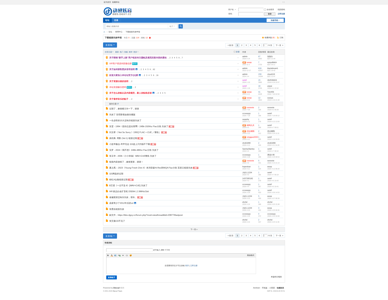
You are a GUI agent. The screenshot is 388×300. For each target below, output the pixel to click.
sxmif (244, 80)
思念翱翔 (271, 131)
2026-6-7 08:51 (273, 127)
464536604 (272, 80)
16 (157, 75)
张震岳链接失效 (116, 209)
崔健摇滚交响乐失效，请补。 (123, 197)
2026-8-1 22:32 (273, 88)
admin (245, 56)
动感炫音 (280, 288)
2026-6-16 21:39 (273, 100)
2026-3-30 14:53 (273, 192)
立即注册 (281, 14)
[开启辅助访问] (280, 2)
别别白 (270, 56)
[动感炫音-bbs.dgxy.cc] (117, 11)
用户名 (231, 9)
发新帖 (109, 45)
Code (126, 255)
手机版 (264, 288)
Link (119, 255)
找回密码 (281, 9)
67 (259, 56)
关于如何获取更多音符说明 (122, 69)
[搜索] (181, 26)
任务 (116, 20)
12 (259, 98)
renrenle (270, 108)
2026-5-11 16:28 (273, 145)
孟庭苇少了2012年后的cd (121, 203)
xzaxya (270, 98)
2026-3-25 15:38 (273, 204)
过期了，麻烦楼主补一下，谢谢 (124, 108)
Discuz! (116, 288)
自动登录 (270, 9)
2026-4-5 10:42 (273, 181)
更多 (135, 52)
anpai (269, 86)
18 (259, 86)
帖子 (171, 26)
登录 (187, 266)
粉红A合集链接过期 (118, 179)
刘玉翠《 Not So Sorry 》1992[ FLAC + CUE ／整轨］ (135, 132)
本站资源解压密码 (117, 87)
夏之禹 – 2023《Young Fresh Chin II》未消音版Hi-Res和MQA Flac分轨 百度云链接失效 (150, 168)
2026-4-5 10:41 (273, 186)
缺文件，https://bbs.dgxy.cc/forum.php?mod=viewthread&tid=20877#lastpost (146, 215)
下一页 (278, 45)
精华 (130, 52)
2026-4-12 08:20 (273, 169)
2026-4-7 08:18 (273, 175)
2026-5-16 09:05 (273, 139)
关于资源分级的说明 (118, 81)
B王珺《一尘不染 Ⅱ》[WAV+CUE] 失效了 (128, 185)
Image (115, 255)
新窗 (238, 52)
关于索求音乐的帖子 (118, 99)
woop (269, 167)
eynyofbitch (272, 62)
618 (259, 68)
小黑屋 (272, 288)
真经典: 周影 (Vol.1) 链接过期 (123, 138)
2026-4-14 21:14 (273, 163)
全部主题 (108, 52)
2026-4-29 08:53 (273, 157)
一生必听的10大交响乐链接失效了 (125, 120)
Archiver (256, 288)
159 (259, 74)
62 (154, 69)
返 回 (231, 45)
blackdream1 (272, 68)
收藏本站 (115, 2)
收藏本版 (270, 38)
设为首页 (107, 2)
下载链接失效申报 (132, 32)
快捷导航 (274, 20)
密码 (230, 14)
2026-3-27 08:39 (273, 198)
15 (259, 80)
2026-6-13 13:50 (273, 121)
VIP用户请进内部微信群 (120, 63)
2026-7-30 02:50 (273, 94)
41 (259, 92)
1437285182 (247, 178)
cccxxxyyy (246, 113)
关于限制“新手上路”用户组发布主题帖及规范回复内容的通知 (138, 57)
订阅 (281, 38)
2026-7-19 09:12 (273, 116)
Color (111, 255)
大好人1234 (247, 173)
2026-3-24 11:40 (273, 222)
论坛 (107, 20)
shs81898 (246, 143)
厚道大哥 (271, 155)
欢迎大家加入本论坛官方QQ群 (123, 75)
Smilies (130, 255)
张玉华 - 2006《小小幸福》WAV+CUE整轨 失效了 (132, 156)
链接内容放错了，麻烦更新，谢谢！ (126, 162)
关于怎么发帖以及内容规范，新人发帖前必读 (130, 93)
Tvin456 (270, 92)
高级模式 (250, 255)
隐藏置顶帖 (238, 58)
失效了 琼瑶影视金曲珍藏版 (122, 114)
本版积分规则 (276, 277)
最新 (117, 52)
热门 (121, 52)
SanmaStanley (248, 149)
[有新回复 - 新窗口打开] (107, 109)
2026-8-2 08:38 (273, 110)
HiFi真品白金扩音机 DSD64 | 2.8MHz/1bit (129, 191)
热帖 (126, 52)
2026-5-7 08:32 (273, 151)
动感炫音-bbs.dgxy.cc (104, 32)
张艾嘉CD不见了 (117, 221)
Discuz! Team (117, 291)
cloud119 (271, 74)
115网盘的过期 (116, 173)
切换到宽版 (283, 2)
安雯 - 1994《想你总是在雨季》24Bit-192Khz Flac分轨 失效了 (138, 126)
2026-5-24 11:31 (273, 133)
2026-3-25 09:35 (273, 210)
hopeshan (246, 167)
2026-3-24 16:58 (273, 216)
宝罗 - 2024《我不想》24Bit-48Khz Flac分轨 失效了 (134, 150)
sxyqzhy (245, 119)
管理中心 (118, 32)
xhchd (244, 202)
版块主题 (113, 104)
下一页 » (194, 229)
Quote (123, 255)
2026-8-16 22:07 (273, 82)
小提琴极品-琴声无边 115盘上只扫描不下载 (129, 144)
